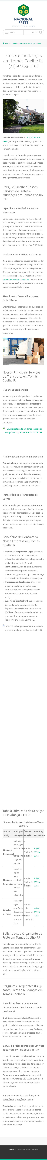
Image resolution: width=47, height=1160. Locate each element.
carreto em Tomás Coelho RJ (16, 279)
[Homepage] (23, 15)
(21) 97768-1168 (37, 852)
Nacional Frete (13, 1149)
